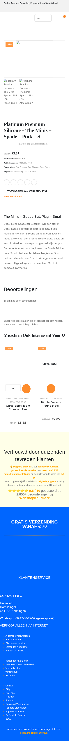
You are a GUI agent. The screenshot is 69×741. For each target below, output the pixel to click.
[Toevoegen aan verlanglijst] (27, 350)
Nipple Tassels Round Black (51, 404)
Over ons (10, 693)
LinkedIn (20, 182)
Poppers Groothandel (16, 708)
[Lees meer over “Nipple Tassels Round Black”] (51, 388)
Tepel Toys (18, 398)
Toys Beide (44, 167)
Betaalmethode (13, 639)
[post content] (18, 363)
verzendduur (12, 672)
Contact (9, 685)
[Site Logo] (20, 19)
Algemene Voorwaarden (18, 636)
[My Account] (58, 18)
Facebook (7, 182)
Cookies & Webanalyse (17, 704)
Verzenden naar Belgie (17, 661)
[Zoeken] (47, 17)
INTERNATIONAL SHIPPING (20, 664)
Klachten (10, 696)
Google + (27, 182)
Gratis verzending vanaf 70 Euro (22, 171)
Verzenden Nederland (17, 647)
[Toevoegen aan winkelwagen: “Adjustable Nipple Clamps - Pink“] (26, 388)
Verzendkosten (13, 668)
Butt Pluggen (21, 167)
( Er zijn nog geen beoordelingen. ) (34, 143)
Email (34, 182)
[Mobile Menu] (6, 19)
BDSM (8, 398)
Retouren (10, 675)
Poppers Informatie (15, 711)
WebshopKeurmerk (34, 498)
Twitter (13, 182)
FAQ (8, 689)
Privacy (9, 700)
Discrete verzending (16, 643)
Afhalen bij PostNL (15, 650)
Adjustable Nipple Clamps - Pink (18, 407)
